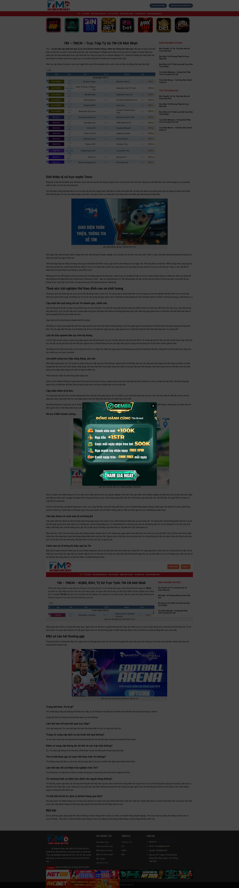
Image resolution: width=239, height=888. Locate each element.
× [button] (153, 406)
